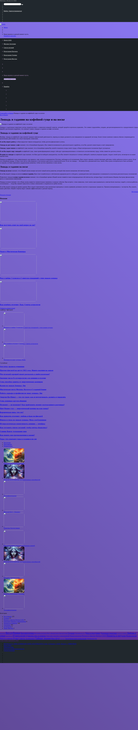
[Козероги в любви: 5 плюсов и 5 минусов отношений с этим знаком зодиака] (14, 326)
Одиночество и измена (36, 636)
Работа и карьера (6, 639)
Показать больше (5, 195)
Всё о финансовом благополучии (57, 633)
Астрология (7, 626)
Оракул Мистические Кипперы (13, 252)
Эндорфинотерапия (10, 496)
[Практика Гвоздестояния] (14, 526)
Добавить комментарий (7, 308)
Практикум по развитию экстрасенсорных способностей (22, 480)
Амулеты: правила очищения (12, 367)
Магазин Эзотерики (10, 44)
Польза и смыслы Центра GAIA (14, 620)
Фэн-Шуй (55, 638)
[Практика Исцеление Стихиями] (14, 462)
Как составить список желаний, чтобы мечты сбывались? (23, 428)
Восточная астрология (40, 633)
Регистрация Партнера (11, 51)
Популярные (8, 444)
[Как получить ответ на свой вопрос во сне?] (18, 221)
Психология (131, 636)
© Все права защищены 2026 (9, 640)
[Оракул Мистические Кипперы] (18, 248)
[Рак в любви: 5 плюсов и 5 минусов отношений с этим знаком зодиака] (18, 274)
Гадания (6, 618)
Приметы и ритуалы (116, 635)
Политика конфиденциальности (14, 649)
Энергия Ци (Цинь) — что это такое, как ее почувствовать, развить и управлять (33, 397)
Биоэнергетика (27, 633)
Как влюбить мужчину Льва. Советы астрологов (20, 305)
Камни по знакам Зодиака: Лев (13, 386)
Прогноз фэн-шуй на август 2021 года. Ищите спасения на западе (26, 370)
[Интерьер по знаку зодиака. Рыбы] (14, 358)
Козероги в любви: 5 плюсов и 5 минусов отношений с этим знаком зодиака (28, 327)
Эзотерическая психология (75, 638)
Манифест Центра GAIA (12, 578)
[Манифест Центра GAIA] (14, 576)
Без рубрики (9, 113)
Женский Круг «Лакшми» (12, 512)
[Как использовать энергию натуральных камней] (14, 544)
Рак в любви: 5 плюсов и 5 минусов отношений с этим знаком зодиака (28, 278)
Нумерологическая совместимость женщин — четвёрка (22, 424)
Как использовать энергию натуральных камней (19, 545)
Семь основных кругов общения (13, 401)
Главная (2, 113)
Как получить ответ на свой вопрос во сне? (17, 225)
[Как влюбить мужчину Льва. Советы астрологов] (18, 301)
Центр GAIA (8, 40)
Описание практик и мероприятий (15, 621)
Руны (15, 638)
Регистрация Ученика (10, 55)
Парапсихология (76, 636)
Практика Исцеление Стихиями (14, 463)
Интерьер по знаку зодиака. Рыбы (15, 360)
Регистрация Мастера (10, 59)
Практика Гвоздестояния (12, 528)
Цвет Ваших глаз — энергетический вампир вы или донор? (24, 408)
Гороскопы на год (80, 633)
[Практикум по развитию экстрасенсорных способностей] (14, 478)
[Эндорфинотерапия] (14, 494)
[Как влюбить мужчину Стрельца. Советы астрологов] (14, 342)
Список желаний (9, 47)
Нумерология (19, 636)
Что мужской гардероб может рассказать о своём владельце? (25, 374)
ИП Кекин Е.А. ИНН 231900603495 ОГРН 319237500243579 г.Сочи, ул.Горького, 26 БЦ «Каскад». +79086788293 (40, 644)
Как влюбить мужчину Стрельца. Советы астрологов (21, 343)
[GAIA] (2, 24)
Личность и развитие (10, 623)
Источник (135, 192)
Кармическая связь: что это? (12, 412)
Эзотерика (7, 625)
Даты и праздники (92, 633)
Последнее (7, 442)
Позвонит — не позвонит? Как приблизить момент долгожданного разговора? (32, 405)
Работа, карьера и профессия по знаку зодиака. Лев (21, 393)
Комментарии (8, 446)
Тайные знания (43, 638)
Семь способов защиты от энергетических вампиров (21, 382)
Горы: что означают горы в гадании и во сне (18, 439)
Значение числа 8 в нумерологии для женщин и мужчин (23, 378)
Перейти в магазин (10, 36)
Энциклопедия (92, 639)
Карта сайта (7, 645)
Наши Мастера (8, 628)
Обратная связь (9, 647)
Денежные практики (108, 633)
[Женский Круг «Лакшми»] (14, 510)
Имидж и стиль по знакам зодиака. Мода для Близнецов (23, 420)
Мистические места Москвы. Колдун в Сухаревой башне (23, 389)
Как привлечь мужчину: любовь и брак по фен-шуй (21, 416)
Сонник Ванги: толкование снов (13, 431)
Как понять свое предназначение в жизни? (17, 435)
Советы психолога (26, 638)
